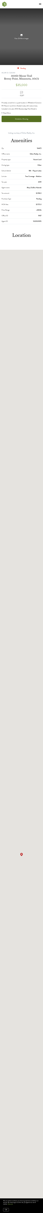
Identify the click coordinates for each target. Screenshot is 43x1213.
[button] (21, 854)
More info (10, 1204)
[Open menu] (40, 4)
